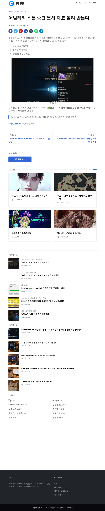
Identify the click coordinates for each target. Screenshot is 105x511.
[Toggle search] (90, 3)
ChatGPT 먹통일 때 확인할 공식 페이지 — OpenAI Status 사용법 (48, 368)
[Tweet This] (16, 31)
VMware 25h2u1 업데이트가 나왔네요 (37, 381)
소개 (56, 483)
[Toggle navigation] (94, 3)
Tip (27, 285)
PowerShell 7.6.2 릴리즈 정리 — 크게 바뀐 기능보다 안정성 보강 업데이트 (51, 329)
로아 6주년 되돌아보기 (22, 232)
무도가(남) (42, 298)
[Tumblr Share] (31, 31)
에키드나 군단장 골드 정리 (69, 232)
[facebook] (76, 3)
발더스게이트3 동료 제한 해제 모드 (35, 314)
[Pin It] (21, 31)
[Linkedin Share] (26, 31)
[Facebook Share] (10, 31)
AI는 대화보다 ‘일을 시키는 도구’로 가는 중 (38, 342)
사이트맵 (57, 494)
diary (23, 285)
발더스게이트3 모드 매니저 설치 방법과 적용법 (40, 275)
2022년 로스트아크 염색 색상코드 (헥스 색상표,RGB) (42, 301)
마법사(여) (34, 298)
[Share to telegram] (41, 31)
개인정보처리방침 (61, 491)
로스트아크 (25, 298)
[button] (85, 3)
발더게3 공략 (26, 259)
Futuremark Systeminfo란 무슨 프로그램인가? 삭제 (43, 288)
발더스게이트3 (37, 259)
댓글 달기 (21, 159)
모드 (23, 272)
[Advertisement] (52, 443)
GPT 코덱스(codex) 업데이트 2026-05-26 (38, 355)
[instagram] (80, 3)
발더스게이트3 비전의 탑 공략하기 (35, 262)
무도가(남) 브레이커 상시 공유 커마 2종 (29, 195)
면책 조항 (58, 487)
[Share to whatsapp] (36, 31)
